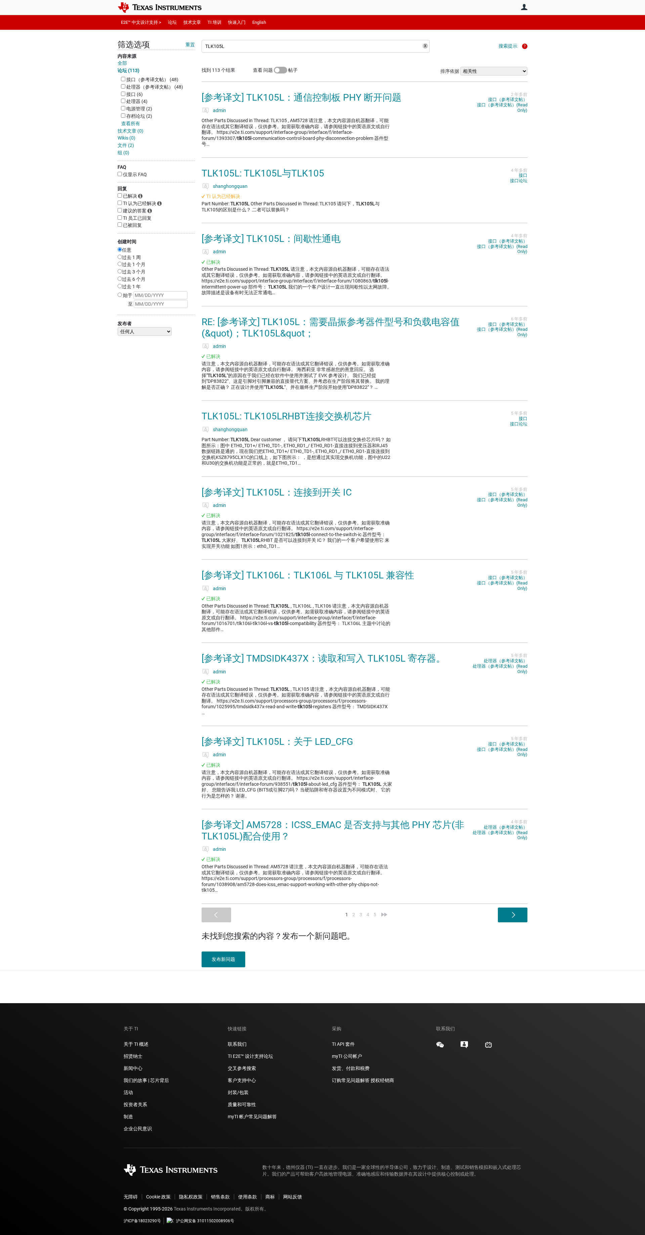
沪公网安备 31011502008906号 (205, 1221)
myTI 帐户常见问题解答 (252, 1116)
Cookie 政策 (158, 1196)
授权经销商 (382, 1080)
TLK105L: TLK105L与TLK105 (263, 173)
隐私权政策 (191, 1196)
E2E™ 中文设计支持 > (141, 22)
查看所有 (130, 123)
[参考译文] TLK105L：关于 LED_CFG (277, 741)
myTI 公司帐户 (347, 1056)
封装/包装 (238, 1092)
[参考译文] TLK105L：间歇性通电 (271, 238)
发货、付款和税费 (351, 1068)
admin (219, 110)
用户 (524, 7)
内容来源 (127, 56)
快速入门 (237, 22)
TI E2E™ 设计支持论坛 (250, 1056)
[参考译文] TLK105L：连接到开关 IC (277, 492)
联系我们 (237, 1044)
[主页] (165, 7)
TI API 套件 (343, 1044)
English (259, 22)
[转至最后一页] (384, 914)
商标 (270, 1196)
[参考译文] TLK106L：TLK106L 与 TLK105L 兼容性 (308, 575)
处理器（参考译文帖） (505, 660)
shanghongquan (230, 186)
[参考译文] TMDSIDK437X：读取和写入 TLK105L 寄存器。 (323, 658)
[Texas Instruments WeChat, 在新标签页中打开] (440, 1047)
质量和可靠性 (242, 1104)
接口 (523, 175)
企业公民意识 (138, 1128)
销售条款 (220, 1196)
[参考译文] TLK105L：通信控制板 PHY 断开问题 (301, 97)
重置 (190, 44)
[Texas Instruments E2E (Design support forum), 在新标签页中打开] (464, 1047)
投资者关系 (135, 1104)
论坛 (172, 22)
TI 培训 (214, 22)
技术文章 (192, 22)
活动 (128, 1092)
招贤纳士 (133, 1056)
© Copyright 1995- (148, 1209)
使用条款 (247, 1196)
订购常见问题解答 (351, 1080)
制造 (128, 1116)
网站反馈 (292, 1196)
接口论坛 (518, 180)
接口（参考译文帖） (507, 99)
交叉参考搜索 (242, 1068)
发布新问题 (223, 959)
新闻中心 (133, 1068)
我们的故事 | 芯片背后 (146, 1080)
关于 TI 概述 (136, 1044)
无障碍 (131, 1196)
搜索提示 (508, 46)
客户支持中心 (242, 1080)
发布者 (125, 323)
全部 (122, 63)
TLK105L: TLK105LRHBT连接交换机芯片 (287, 416)
